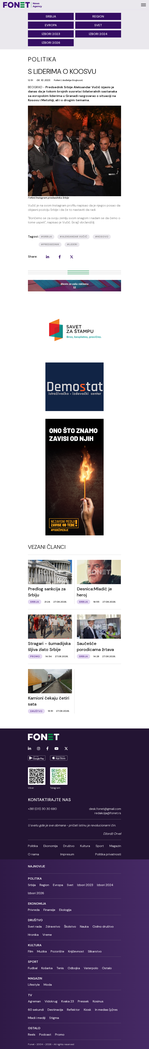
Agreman (34, 1001)
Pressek (83, 1001)
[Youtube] (56, 748)
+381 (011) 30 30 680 (42, 809)
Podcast (45, 1034)
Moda (48, 985)
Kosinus (98, 1001)
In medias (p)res (106, 1010)
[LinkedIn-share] (47, 257)
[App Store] (59, 758)
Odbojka (74, 968)
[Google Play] (36, 758)
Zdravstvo (53, 926)
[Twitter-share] (72, 257)
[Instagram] (38, 748)
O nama (33, 854)
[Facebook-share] (59, 257)
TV (30, 995)
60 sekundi (36, 1010)
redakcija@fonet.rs (107, 813)
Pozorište (57, 951)
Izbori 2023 (51, 34)
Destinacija (55, 1010)
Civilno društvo (103, 926)
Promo (59, 1034)
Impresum (67, 854)
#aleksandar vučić (73, 236)
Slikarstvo (95, 951)
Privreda (34, 910)
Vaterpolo (91, 968)
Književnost (76, 951)
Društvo (68, 846)
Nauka (84, 926)
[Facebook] (47, 748)
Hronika (33, 935)
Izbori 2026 (51, 43)
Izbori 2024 (98, 34)
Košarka (47, 968)
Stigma (54, 1018)
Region (98, 16)
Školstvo (70, 926)
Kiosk (87, 1010)
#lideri (72, 244)
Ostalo (107, 968)
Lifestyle (34, 985)
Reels (31, 1034)
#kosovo (101, 236)
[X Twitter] (66, 748)
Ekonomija (50, 846)
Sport (100, 846)
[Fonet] (22, 5)
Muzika (42, 951)
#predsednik (50, 244)
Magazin (115, 846)
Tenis (60, 968)
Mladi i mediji (36, 1018)
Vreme (47, 935)
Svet (98, 25)
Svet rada (35, 926)
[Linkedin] (29, 748)
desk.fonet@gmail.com (105, 809)
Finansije (49, 910)
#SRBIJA (46, 236)
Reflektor (73, 1010)
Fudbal (32, 968)
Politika (33, 846)
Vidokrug (51, 1001)
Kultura (85, 846)
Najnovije (36, 866)
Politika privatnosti (108, 854)
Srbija (51, 16)
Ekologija (65, 910)
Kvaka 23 (67, 1001)
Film (30, 951)
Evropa (51, 25)
